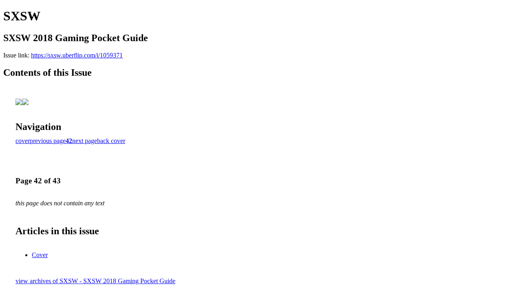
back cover (111, 140)
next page (84, 140)
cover (22, 140)
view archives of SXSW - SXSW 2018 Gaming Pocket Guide (95, 280)
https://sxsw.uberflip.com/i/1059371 (77, 55)
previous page (48, 140)
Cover (40, 254)
